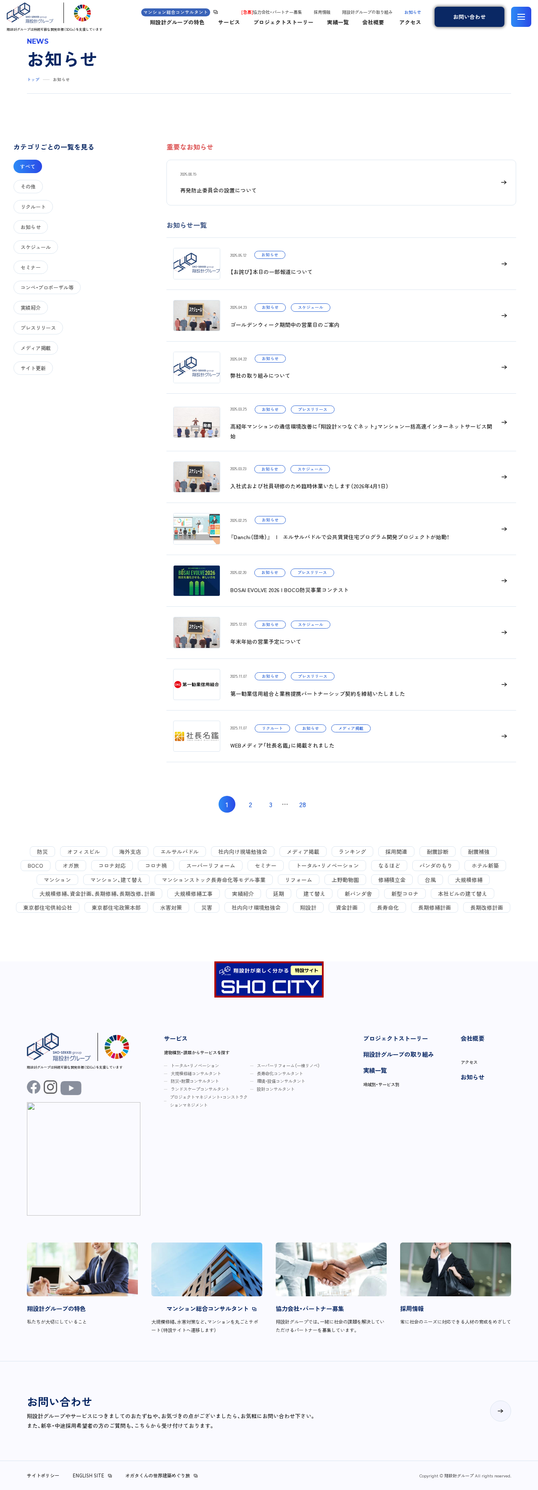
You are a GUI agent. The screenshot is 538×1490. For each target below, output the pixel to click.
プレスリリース (38, 327)
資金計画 (347, 907)
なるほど (389, 865)
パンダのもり (435, 865)
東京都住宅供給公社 (47, 907)
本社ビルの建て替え (462, 894)
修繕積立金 (392, 880)
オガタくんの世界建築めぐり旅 (157, 1475)
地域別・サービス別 (381, 1084)
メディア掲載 (36, 347)
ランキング (352, 852)
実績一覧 (338, 22)
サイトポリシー (43, 1475)
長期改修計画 (486, 907)
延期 (278, 894)
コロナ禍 (156, 865)
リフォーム (298, 880)
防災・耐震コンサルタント (195, 1081)
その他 (28, 186)
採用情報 (322, 12)
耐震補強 (479, 852)
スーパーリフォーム (210, 865)
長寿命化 (388, 907)
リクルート (33, 206)
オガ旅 (71, 865)
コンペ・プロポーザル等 (47, 287)
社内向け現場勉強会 (242, 852)
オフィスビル (83, 852)
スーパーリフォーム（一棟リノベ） (288, 1065)
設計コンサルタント (276, 1089)
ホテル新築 (485, 865)
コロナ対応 (112, 865)
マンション (57, 880)
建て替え (314, 894)
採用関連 (396, 852)
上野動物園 (345, 880)
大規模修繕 (469, 880)
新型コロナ (405, 894)
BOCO (35, 865)
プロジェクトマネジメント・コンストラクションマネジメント (209, 1101)
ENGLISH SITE (88, 1475)
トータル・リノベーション (327, 865)
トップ (33, 79)
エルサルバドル (180, 852)
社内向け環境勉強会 (256, 907)
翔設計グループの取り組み (367, 12)
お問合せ (469, 17)
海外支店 (130, 852)
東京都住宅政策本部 (116, 907)
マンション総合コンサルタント (175, 12)
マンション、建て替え (116, 880)
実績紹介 (31, 307)
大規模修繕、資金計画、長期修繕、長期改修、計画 (97, 894)
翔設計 (308, 907)
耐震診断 (437, 852)
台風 (430, 880)
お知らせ (412, 12)
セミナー (31, 267)
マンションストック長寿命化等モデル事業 (214, 880)
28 (302, 804)
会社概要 (373, 22)
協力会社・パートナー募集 (271, 12)
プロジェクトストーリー (283, 22)
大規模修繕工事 (193, 894)
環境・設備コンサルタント (281, 1081)
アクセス (410, 22)
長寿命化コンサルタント (280, 1073)
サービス (229, 22)
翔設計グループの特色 (177, 22)
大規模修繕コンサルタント (196, 1073)
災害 (206, 907)
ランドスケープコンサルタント (200, 1089)
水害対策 (171, 907)
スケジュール (36, 246)
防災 (42, 852)
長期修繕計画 (434, 907)
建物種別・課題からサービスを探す (196, 1052)
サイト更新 (33, 367)
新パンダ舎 (358, 894)
